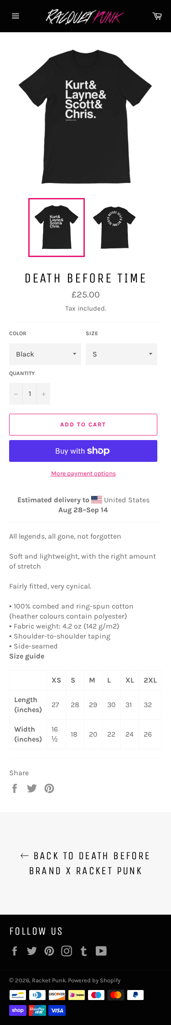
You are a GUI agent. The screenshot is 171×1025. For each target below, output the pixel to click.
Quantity (22, 373)
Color (17, 333)
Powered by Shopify (94, 980)
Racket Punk (49, 980)
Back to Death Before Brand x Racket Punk (90, 863)
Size (92, 333)
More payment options (83, 473)
